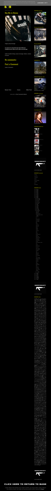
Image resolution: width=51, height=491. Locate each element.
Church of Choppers (36, 180)
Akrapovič (44, 303)
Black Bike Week (39, 311)
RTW (42, 415)
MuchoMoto (43, 393)
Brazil (36, 314)
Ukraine (45, 449)
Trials (45, 446)
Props (36, 406)
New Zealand (43, 396)
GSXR (42, 354)
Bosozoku (39, 313)
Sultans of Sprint (37, 435)
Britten (39, 314)
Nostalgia (35, 398)
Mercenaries (37, 236)
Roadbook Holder (39, 412)
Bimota (44, 310)
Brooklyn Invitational (43, 314)
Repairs (41, 409)
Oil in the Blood (38, 255)
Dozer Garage (44, 337)
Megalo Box (37, 212)
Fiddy (45, 344)
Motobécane (39, 391)
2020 (36, 196)
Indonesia (37, 366)
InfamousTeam (41, 366)
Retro (40, 410)
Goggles (42, 352)
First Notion (35, 346)
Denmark (35, 333)
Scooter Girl (40, 150)
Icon (42, 363)
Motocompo (43, 391)
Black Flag (43, 311)
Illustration (43, 364)
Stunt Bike (35, 434)
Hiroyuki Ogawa (36, 359)
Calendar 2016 (36, 320)
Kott (34, 373)
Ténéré (38, 441)
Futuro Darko (37, 221)
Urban (41, 450)
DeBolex (44, 332)
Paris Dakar (42, 400)
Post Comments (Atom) (21, 94)
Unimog (36, 450)
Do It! (36, 243)
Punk (43, 406)
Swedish (41, 437)
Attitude (35, 307)
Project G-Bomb (37, 404)
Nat (39, 395)
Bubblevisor (41, 316)
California (40, 320)
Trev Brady (42, 446)
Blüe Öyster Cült (41, 312)
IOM (44, 366)
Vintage (35, 454)
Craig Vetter (43, 328)
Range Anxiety (40, 408)
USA (35, 451)
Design (45, 333)
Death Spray (40, 332)
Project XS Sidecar (44, 405)
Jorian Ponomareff (42, 369)
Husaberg (36, 362)
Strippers (37, 433)
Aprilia (45, 305)
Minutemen (39, 387)
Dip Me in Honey (38, 237)
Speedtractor (40, 428)
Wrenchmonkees (44, 460)
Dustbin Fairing (11, 53)
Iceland (38, 363)
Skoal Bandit (43, 424)
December (37, 198)
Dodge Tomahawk (37, 337)
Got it (45, 2)
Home (18, 90)
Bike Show (41, 310)
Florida (40, 347)
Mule (37, 394)
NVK (39, 128)
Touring (39, 445)
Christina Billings (43, 325)
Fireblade (44, 345)
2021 (36, 195)
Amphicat (43, 304)
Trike (36, 447)
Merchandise (37, 386)
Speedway (44, 428)
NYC (38, 398)
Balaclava (35, 309)
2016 (36, 275)
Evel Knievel (41, 343)
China (35, 324)
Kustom (43, 373)
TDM (36, 262)
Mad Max (39, 379)
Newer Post (8, 90)
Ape (36, 305)
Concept (37, 327)
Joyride (37, 227)
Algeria (35, 304)
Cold (40, 326)
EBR (43, 339)
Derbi (38, 333)
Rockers (44, 413)
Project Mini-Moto (43, 404)
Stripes (37, 223)
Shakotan (37, 263)
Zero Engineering (43, 463)
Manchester (44, 380)
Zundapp (40, 464)
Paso (45, 400)
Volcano (45, 454)
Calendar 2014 (36, 319)
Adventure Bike (43, 301)
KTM (40, 373)
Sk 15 (36, 256)
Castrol (42, 321)
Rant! (44, 408)
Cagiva (39, 318)
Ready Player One (38, 213)
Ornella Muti (37, 399)
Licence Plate (44, 376)
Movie (36, 393)
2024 (36, 191)
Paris (38, 400)
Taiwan (35, 439)
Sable (36, 265)
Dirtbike (45, 335)
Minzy (42, 387)
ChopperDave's (44, 324)
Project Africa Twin (39, 403)
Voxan (36, 455)
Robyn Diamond (38, 413)
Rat (35, 409)
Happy (44, 355)
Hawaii (36, 357)
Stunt (43, 433)
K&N (42, 370)
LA (45, 373)
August (37, 203)
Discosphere (41, 336)
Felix (40, 344)
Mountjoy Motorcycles (43, 392)
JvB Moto (40, 370)
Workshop (38, 460)
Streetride (45, 432)
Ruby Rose (45, 415)
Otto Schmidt (44, 399)
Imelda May (39, 365)
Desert (41, 333)
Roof (39, 414)
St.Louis (40, 430)
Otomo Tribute (38, 248)
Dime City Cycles (36, 335)
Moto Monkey (37, 264)
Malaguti (38, 380)
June (36, 205)
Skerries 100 (35, 424)
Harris (42, 356)
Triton (41, 447)
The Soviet (35, 442)
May (36, 206)
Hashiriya (45, 356)
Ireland (35, 367)
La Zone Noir (36, 177)
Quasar (44, 407)
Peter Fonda (39, 401)
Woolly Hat (39, 459)
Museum (44, 394)
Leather (40, 375)
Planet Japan (36, 184)
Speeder (37, 235)
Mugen (35, 394)
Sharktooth (37, 421)
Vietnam (40, 453)
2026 (36, 189)
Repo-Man (44, 409)
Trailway (35, 446)
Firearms (39, 345)
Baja (44, 308)
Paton (36, 401)
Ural (38, 450)
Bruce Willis (41, 315)
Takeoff (37, 229)
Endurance (37, 342)
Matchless (44, 381)
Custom (36, 330)
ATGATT (39, 306)
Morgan (42, 389)
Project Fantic (44, 403)
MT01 (40, 393)
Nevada (40, 396)
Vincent (44, 453)
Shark (45, 420)
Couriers (39, 328)
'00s (35, 298)
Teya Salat (44, 441)
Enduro (41, 342)
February (37, 210)
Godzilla (39, 352)
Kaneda (37, 244)
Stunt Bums (40, 434)
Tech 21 (40, 440)
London (41, 377)
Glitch (35, 352)
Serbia (43, 420)
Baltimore (39, 309)
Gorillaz (38, 353)
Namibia (37, 395)
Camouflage (44, 320)
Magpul (44, 379)
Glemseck (43, 351)
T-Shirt (45, 438)
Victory (37, 453)
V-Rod (41, 451)
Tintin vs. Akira (38, 269)
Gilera (42, 350)
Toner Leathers (44, 444)
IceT (40, 363)
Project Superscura (38, 405)
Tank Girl (41, 439)
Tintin (35, 443)
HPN (40, 361)
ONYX (35, 399)
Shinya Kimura (43, 421)
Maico (35, 380)
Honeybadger (40, 360)
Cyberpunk (44, 330)
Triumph (44, 447)
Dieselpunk (43, 334)
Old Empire (44, 398)
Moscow (39, 390)
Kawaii (37, 371)
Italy (40, 367)
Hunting (37, 241)
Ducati (43, 338)
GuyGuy (38, 355)
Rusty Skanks (37, 211)
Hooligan (44, 360)
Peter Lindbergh (43, 401)
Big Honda (37, 310)
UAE (39, 449)
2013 (36, 279)
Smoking (45, 425)
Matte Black (41, 382)
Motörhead (35, 392)
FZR (40, 349)
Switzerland (37, 438)
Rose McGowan (43, 414)
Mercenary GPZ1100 (39, 384)
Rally (35, 408)
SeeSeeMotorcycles (37, 420)
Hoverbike (37, 216)
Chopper (39, 324)
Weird (42, 456)
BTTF (38, 316)
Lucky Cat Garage (19, 53)
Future (38, 349)
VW (38, 455)
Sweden (37, 437)
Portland (44, 402)
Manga (35, 381)
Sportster (40, 429)
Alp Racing (38, 304)
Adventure (38, 301)
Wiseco (36, 459)
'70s (38, 299)
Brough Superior (36, 315)
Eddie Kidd (42, 340)
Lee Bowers (37, 376)
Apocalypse (40, 305)
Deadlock (37, 270)
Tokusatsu (43, 443)
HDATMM (45, 357)
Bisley (35, 311)
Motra (39, 392)
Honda (35, 360)
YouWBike (35, 181)
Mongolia (45, 388)
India (42, 365)
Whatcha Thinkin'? (39, 457)
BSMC (35, 316)
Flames (42, 346)
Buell (45, 316)
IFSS (38, 364)
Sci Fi (45, 417)
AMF (40, 304)
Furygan (35, 349)
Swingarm (45, 437)
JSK (37, 370)
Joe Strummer (36, 369)
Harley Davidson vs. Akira (39, 242)
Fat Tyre (38, 344)
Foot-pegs (43, 347)
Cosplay (35, 328)
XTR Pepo (35, 174)
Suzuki (45, 436)
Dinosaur (41, 335)
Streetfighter (44, 431)
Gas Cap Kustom (44, 349)
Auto (45, 307)
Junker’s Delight (38, 257)
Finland (36, 345)
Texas (41, 441)
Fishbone (39, 346)
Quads (41, 407)
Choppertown (37, 325)
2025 (36, 190)
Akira (36, 222)
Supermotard (36, 436)
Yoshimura (36, 462)
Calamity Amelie (43, 318)
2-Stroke (37, 300)
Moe (38, 388)
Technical (35, 441)
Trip (39, 447)
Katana (45, 370)
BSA (44, 315)
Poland (38, 402)
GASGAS (36, 350)
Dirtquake (37, 336)
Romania (37, 414)
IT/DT (38, 367)
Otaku (41, 399)
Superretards (41, 436)
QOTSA (39, 407)
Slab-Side (35, 425)
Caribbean (39, 321)
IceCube (35, 363)
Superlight (43, 435)
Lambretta (37, 374)
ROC (41, 413)
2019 (36, 197)
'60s (36, 299)
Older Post (29, 90)
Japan (39, 368)
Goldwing (35, 353)
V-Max (38, 451)
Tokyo (35, 444)
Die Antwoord (39, 334)
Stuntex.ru (44, 434)
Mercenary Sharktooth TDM (42, 385)
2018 (36, 273)
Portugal (35, 403)
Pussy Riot (35, 407)
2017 (36, 274)
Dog (41, 337)
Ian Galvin (44, 362)
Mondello (42, 388)
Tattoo (45, 439)
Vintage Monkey (41, 454)
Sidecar (35, 423)
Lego (40, 376)
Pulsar (41, 406)
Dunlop (35, 339)
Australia (39, 307)
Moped (39, 389)
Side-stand (39, 422)
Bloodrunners (36, 312)
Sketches (39, 424)
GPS (43, 353)
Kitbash (35, 372)
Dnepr (45, 336)
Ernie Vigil (45, 342)
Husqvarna (40, 362)
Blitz (45, 311)
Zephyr (38, 463)
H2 (40, 355)
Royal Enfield (36, 415)
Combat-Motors (44, 326)
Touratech (35, 445)
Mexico (41, 386)
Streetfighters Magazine (39, 432)
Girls (38, 351)
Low (41, 378)
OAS (41, 398)
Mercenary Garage (43, 383)
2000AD (42, 300)
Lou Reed (35, 378)
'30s (41, 298)
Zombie (35, 464)
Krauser (37, 373)
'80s (42, 299)
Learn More (40, 2)
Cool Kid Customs (43, 327)
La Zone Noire (37, 220)
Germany (39, 350)
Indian (45, 365)
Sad (34, 416)
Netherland (35, 396)
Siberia (35, 422)
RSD (39, 415)
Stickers (25, 53)
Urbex (44, 450)
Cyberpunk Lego (41, 139)
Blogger (42, 489)
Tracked (43, 445)
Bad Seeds (37, 308)
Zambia (35, 463)
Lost (44, 377)
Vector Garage (38, 249)
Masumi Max (40, 381)
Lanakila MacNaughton (42, 374)
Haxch (38, 357)
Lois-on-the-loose (37, 377)
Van (35, 452)
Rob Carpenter (44, 412)
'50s (45, 298)
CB (40, 322)
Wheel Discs (44, 457)
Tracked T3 (37, 230)
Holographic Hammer (42, 359)
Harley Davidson (37, 356)
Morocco (35, 390)
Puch (38, 406)
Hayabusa (41, 357)
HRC (43, 361)
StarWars (43, 430)
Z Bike (44, 462)
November (37, 199)
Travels (38, 446)
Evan (36, 343)
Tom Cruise (39, 444)
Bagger (41, 308)
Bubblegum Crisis (38, 258)
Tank (37, 439)
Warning (35, 456)
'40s (43, 298)
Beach (42, 309)
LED (34, 376)
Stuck (40, 433)
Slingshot (41, 425)
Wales (43, 455)
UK (41, 449)
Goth (41, 353)
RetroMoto (44, 410)
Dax (34, 332)
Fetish (42, 344)
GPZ (45, 353)
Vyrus (41, 455)
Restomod (35, 410)
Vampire (44, 451)
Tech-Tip (44, 440)
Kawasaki (40, 371)
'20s (39, 298)
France (43, 348)
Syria (40, 438)
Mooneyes (35, 389)
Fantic (35, 344)
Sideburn (43, 422)
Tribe (36, 251)
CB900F (44, 322)
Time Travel (43, 442)
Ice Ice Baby (37, 268)
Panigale (35, 400)
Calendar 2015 (43, 319)
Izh (43, 367)
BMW (45, 312)
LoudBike (38, 378)
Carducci (36, 321)
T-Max (42, 438)
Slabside (37, 228)
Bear (44, 309)
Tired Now (38, 443)
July (36, 204)
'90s (45, 299)
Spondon (35, 429)
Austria (43, 307)
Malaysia (41, 380)
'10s (37, 298)
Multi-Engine (40, 394)
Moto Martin (35, 391)
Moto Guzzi (43, 390)
